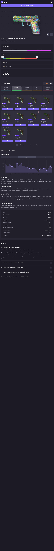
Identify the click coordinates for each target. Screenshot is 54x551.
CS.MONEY (3, 11)
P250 (12, 11)
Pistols (8, 11)
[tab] (9, 157)
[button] (27, 62)
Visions (16, 11)
